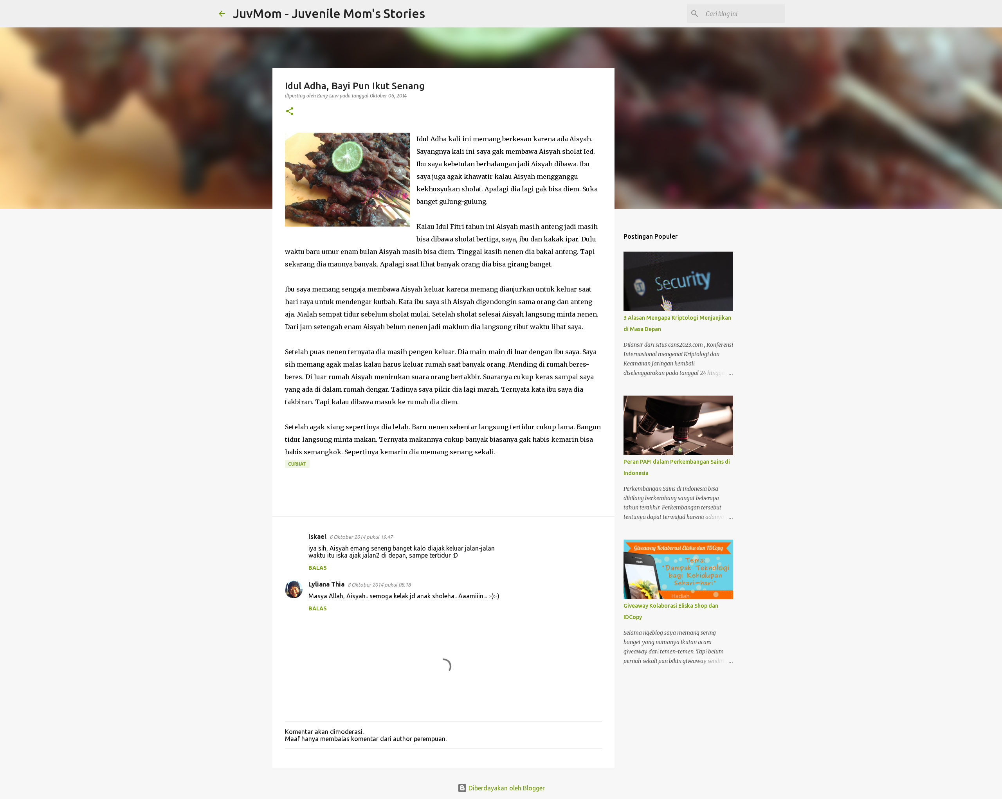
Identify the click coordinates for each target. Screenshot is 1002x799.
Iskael (317, 536)
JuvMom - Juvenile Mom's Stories (329, 13)
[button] (289, 111)
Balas (317, 568)
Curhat (297, 463)
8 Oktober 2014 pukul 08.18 (379, 584)
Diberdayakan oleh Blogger (506, 788)
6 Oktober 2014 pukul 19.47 (361, 537)
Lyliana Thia (326, 584)
